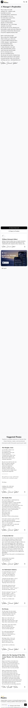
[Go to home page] (4, 2)
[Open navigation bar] (25, 2)
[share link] (24, 246)
